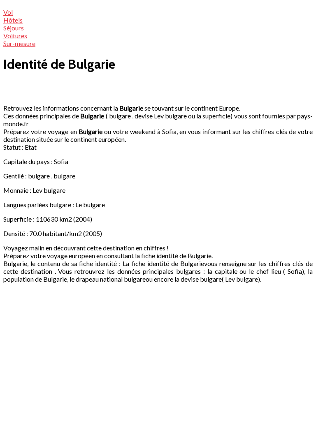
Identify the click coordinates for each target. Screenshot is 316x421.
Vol (8, 12)
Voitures (15, 35)
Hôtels (13, 20)
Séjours (13, 28)
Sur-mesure (19, 43)
